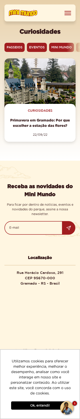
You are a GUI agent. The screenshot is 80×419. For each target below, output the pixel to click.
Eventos (37, 47)
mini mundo (61, 47)
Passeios (14, 47)
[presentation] (73, 47)
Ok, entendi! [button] (40, 405)
